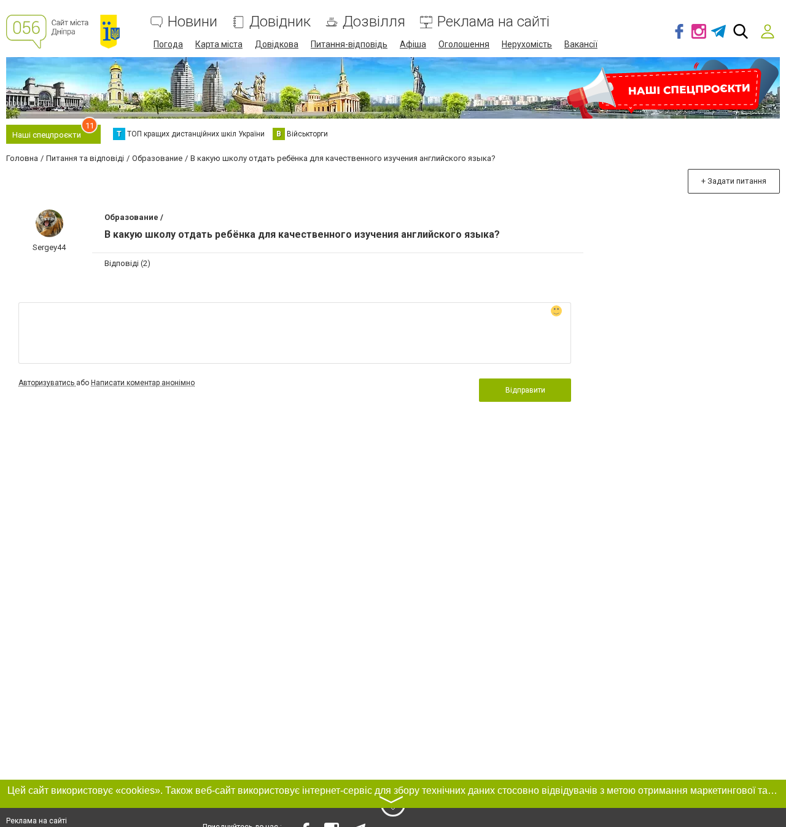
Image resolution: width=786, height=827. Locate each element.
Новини (192, 22)
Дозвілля (374, 22)
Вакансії (580, 44)
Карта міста (219, 44)
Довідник (280, 22)
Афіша (413, 44)
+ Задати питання (733, 181)
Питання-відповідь (349, 44)
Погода (168, 44)
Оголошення (463, 44)
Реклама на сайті (493, 22)
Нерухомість (527, 44)
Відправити (525, 390)
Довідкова (276, 44)
